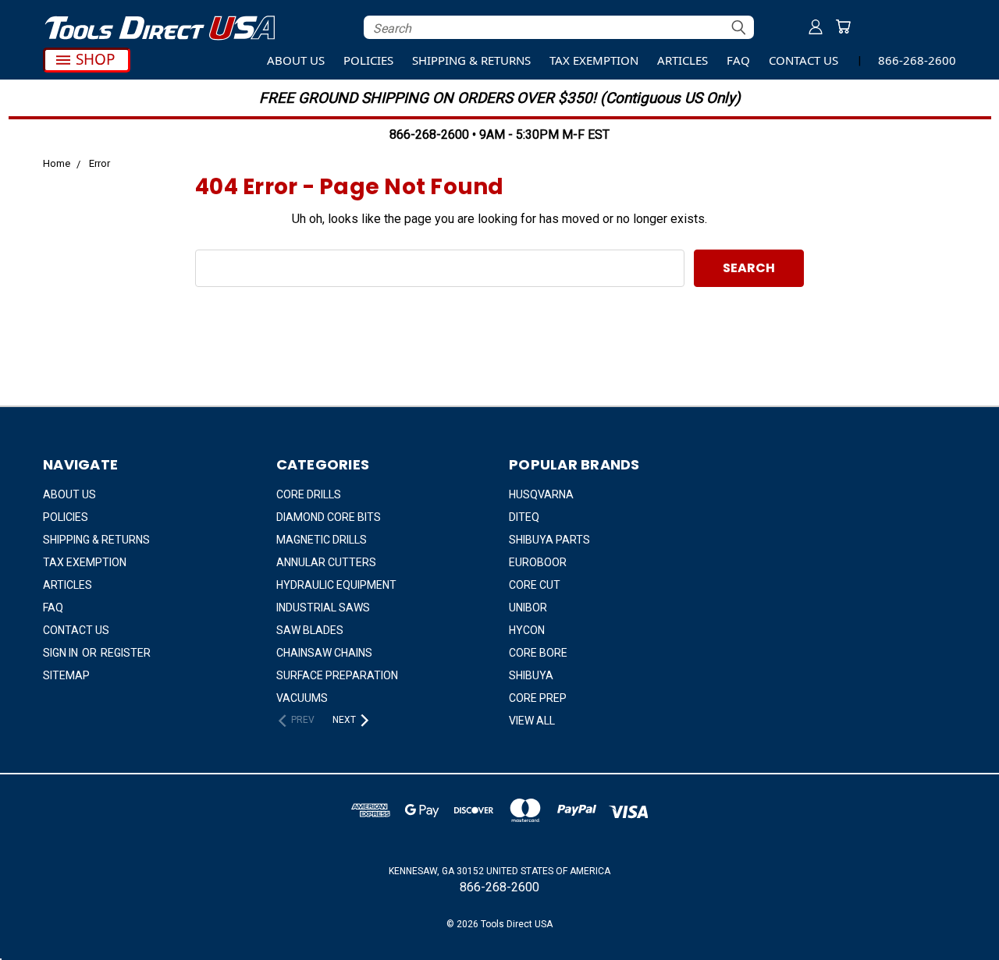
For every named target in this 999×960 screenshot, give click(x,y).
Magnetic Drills (321, 539)
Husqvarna (541, 494)
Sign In (61, 652)
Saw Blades (309, 630)
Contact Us (803, 60)
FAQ (738, 60)
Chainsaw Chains (324, 652)
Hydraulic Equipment (336, 585)
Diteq (524, 517)
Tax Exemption (593, 60)
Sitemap (66, 675)
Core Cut (534, 585)
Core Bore (538, 652)
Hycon (527, 630)
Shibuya (531, 675)
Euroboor (538, 562)
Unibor (528, 607)
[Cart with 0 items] (843, 26)
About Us (296, 60)
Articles (682, 60)
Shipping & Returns (471, 60)
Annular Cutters (326, 562)
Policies (368, 60)
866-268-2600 (917, 60)
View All (532, 720)
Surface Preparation (337, 675)
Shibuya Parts (549, 539)
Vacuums (302, 698)
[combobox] (559, 27)
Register (126, 652)
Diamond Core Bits (328, 517)
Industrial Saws (323, 607)
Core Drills (308, 494)
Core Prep (538, 698)
